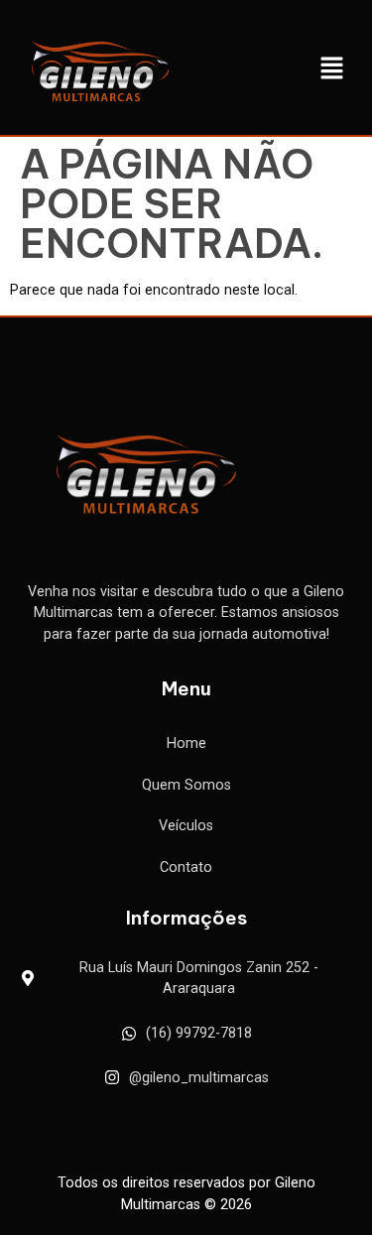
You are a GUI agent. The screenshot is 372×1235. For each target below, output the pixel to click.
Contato (186, 867)
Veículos (186, 825)
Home (186, 743)
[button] (332, 69)
